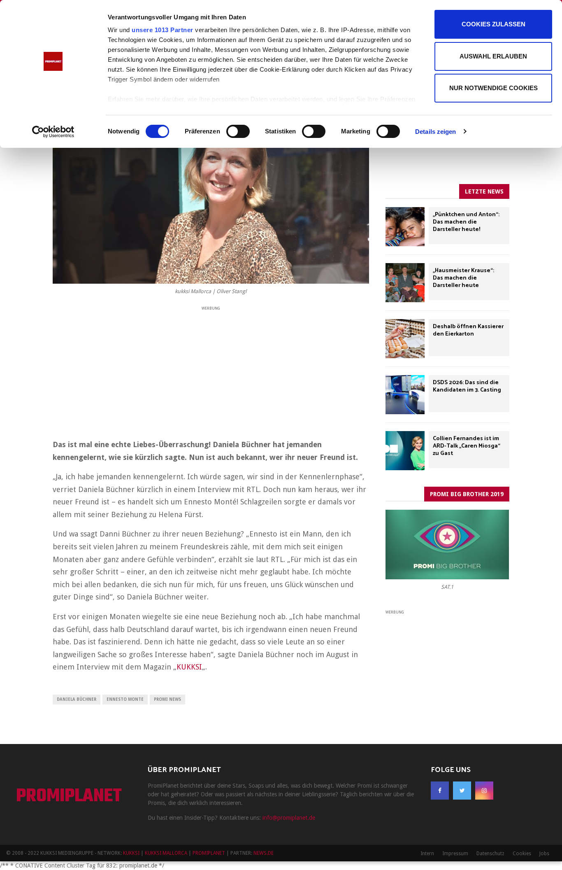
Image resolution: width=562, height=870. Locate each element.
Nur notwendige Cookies (493, 87)
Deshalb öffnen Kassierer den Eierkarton (468, 330)
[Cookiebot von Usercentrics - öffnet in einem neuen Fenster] (53, 132)
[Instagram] (484, 790)
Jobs (544, 853)
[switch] (238, 131)
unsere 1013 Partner (162, 29)
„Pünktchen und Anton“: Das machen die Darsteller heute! (466, 222)
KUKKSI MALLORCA (166, 853)
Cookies (522, 853)
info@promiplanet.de (288, 817)
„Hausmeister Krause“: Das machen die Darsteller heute (463, 278)
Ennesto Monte (125, 699)
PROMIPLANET (69, 797)
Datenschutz (490, 853)
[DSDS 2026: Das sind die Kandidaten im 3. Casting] (405, 394)
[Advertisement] (211, 369)
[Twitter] (462, 790)
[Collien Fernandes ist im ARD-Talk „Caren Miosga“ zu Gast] (405, 450)
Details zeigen (435, 131)
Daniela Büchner (76, 699)
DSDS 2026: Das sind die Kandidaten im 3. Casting (467, 386)
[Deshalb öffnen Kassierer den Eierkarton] (405, 338)
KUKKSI (189, 666)
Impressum (455, 853)
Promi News (167, 699)
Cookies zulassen (493, 24)
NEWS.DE (263, 853)
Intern (427, 853)
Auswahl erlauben (493, 56)
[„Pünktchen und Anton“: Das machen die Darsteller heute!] (405, 226)
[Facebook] (440, 790)
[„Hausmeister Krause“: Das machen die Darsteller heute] (405, 282)
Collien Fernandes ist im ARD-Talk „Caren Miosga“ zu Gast (466, 446)
